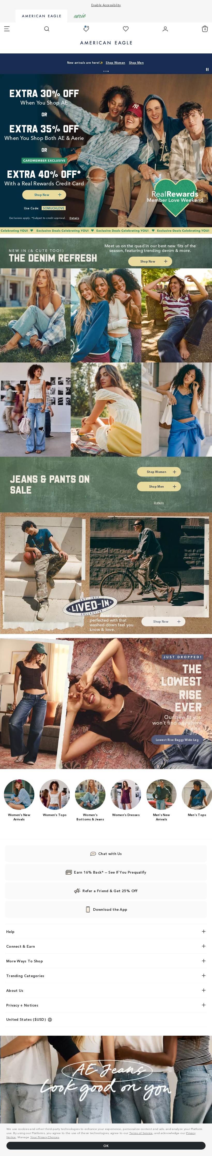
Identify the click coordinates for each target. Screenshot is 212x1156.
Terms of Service (141, 1133)
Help (10, 931)
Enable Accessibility (106, 5)
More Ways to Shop (24, 960)
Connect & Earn (20, 946)
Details (180, 62)
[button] (103, 71)
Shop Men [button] (159, 62)
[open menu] (7, 29)
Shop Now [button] (41, 195)
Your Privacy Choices (44, 1137)
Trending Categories (25, 975)
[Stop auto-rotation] (207, 69)
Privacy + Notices (22, 1005)
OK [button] (106, 1145)
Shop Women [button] (134, 62)
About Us (14, 990)
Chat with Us (110, 853)
